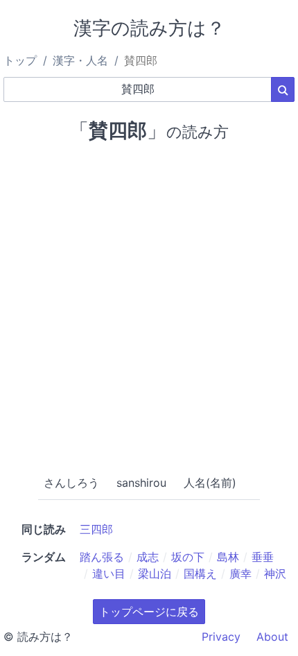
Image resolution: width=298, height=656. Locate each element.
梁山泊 (154, 573)
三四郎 (96, 529)
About (272, 637)
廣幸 (240, 573)
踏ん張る (102, 557)
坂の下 (187, 557)
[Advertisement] (149, 306)
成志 (148, 557)
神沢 (275, 573)
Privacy (221, 637)
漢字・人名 (80, 60)
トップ (20, 60)
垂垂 (263, 557)
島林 (228, 557)
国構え (200, 573)
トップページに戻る (149, 612)
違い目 (108, 573)
